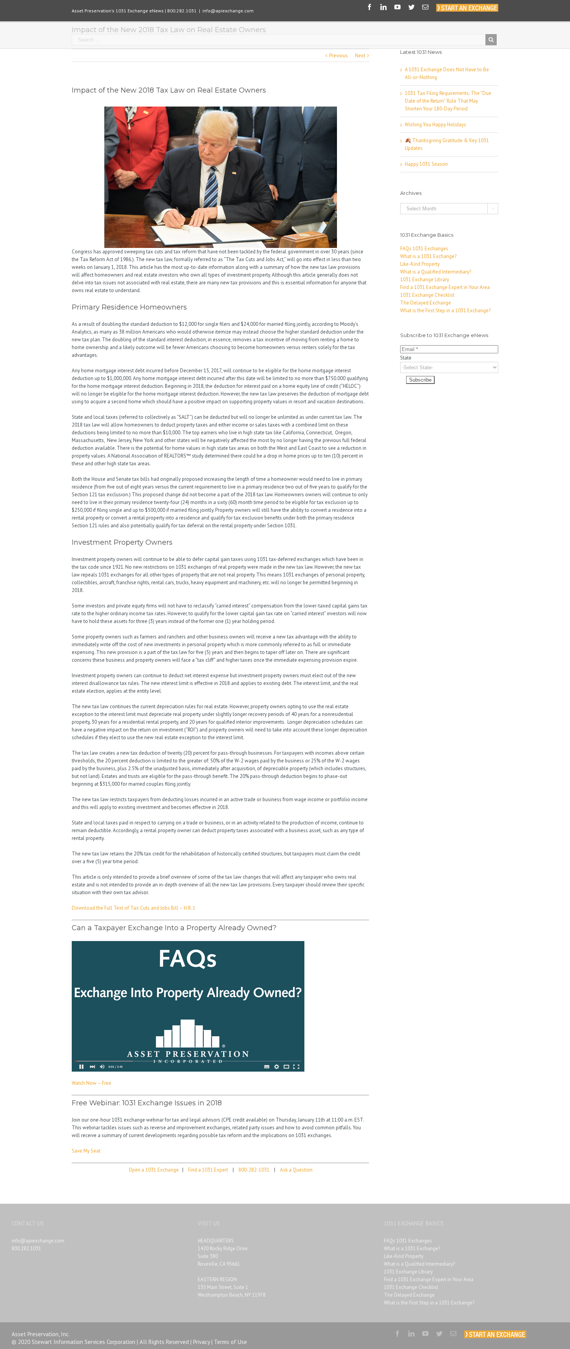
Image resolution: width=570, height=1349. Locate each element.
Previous (338, 55)
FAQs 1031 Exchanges (424, 248)
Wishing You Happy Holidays (435, 124)
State (405, 357)
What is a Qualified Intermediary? (435, 271)
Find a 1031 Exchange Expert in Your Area (445, 287)
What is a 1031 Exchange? (428, 256)
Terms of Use (230, 1342)
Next (360, 55)
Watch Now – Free (91, 1083)
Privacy (201, 1342)
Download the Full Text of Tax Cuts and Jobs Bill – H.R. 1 (133, 908)
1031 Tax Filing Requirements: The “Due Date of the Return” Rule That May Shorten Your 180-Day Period (448, 101)
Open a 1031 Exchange (154, 1170)
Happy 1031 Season (426, 164)
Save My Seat (86, 1151)
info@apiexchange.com (228, 11)
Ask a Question (296, 1170)
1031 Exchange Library (424, 279)
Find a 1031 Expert (208, 1170)
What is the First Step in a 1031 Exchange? (445, 310)
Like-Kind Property (420, 264)
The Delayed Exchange (425, 302)
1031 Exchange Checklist (427, 295)
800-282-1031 (253, 1170)
